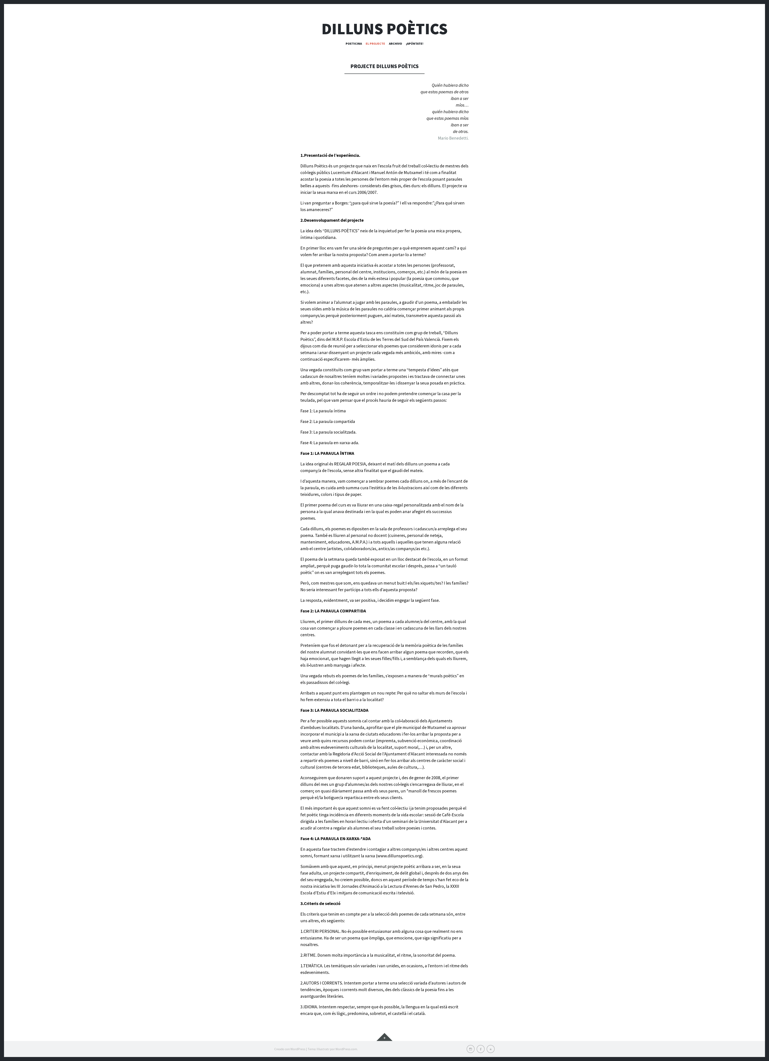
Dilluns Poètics (384, 28)
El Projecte (375, 43)
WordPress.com (346, 1049)
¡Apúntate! (414, 43)
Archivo (395, 43)
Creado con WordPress (289, 1049)
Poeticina (354, 43)
